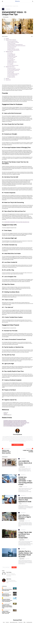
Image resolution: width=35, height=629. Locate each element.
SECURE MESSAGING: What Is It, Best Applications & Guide (25, 500)
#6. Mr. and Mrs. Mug (10, 58)
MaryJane (20, 486)
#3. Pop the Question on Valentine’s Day (13, 70)
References (7, 78)
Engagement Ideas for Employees (11, 39)
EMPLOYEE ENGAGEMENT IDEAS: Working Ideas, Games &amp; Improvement (16, 422)
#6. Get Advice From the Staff (11, 46)
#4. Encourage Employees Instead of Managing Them (15, 44)
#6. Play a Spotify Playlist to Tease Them (13, 73)
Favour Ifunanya (8, 572)
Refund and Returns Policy (13, 622)
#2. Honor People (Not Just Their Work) (13, 42)
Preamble (7, 38)
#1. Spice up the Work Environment (12, 41)
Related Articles (8, 79)
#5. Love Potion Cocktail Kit (11, 57)
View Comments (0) (17, 444)
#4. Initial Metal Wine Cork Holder (12, 56)
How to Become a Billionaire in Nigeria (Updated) (24, 517)
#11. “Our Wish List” (10, 64)
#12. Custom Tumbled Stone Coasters (12, 65)
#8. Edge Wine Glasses (10, 60)
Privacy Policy (20, 622)
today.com (5, 413)
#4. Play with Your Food (10, 71)
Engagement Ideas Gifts (9, 51)
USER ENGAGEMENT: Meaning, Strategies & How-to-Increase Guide (15, 423)
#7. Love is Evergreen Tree (11, 59)
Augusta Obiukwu (21, 539)
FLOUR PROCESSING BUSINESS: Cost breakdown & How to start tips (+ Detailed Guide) (7, 606)
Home (4, 622)
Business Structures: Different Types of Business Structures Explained (6, 594)
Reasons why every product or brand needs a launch (7, 590)
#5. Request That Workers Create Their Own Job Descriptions (16, 45)
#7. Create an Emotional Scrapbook (12, 74)
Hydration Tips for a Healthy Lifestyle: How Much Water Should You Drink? (25, 554)
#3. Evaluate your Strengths (11, 43)
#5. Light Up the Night (10, 72)
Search (14, 567)
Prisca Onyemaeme (17, 434)
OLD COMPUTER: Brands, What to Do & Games (25, 463)
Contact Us (7, 622)
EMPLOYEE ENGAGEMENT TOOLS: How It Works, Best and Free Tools (15, 421)
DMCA (24, 622)
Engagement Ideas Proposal (10, 66)
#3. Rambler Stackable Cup (11, 55)
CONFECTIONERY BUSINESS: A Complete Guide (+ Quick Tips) (6, 612)
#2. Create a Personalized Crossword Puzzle (13, 69)
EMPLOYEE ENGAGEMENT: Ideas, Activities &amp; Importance (14, 424)
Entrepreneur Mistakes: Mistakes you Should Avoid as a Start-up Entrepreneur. (7, 600)
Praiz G (20, 503)
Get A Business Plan (29, 622)
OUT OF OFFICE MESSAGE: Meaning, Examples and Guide (13, 425)
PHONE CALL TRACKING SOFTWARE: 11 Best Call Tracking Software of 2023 (25, 480)
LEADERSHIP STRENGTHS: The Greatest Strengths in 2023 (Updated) (15, 420)
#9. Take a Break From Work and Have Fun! (13, 50)
